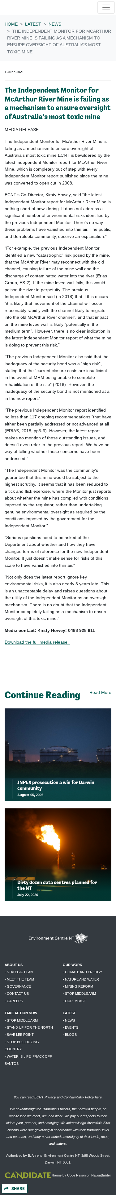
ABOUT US (14, 965)
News (55, 24)
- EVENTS (70, 1027)
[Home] (24, 7)
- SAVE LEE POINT (19, 1034)
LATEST (69, 1013)
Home (11, 24)
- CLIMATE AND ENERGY (82, 972)
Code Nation (76, 1175)
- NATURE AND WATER (81, 979)
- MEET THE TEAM (19, 979)
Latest (33, 24)
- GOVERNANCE (18, 986)
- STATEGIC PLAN (19, 972)
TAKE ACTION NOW (21, 1013)
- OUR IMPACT (74, 1001)
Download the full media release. (37, 642)
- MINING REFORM (78, 986)
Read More (100, 692)
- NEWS (69, 1020)
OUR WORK (72, 965)
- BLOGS (70, 1034)
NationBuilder (101, 1175)
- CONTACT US (17, 993)
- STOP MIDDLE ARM (79, 993)
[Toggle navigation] (106, 7)
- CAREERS (14, 1001)
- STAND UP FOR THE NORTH (29, 1027)
